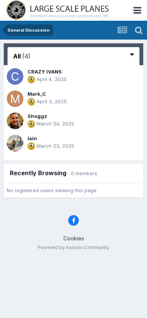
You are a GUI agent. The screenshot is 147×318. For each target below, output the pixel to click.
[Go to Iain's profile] (15, 143)
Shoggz (37, 116)
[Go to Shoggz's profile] (15, 121)
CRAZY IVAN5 (45, 72)
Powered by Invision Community (73, 247)
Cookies (73, 238)
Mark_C (37, 94)
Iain (32, 138)
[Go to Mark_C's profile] (15, 98)
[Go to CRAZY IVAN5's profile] (15, 76)
